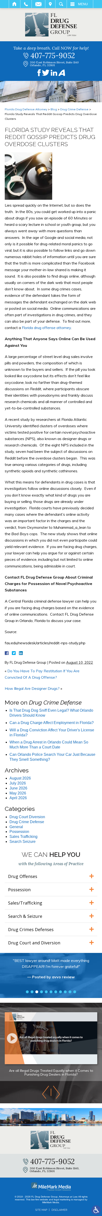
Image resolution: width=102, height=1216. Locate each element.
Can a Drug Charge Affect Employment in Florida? (51, 723)
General (16, 827)
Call (26, 4)
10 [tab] (70, 991)
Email (38, 4)
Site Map (41, 1209)
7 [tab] (55, 991)
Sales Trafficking (23, 837)
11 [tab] (74, 991)
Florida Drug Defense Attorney (26, 109)
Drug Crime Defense (74, 109)
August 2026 (20, 778)
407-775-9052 (52, 55)
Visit (50, 4)
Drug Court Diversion (27, 817)
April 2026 (18, 798)
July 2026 (17, 783)
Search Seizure (22, 842)
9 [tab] (65, 991)
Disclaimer (59, 1209)
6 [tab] (51, 991)
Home (14, 4)
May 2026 (17, 793)
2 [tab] (32, 991)
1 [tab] (27, 991)
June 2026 (18, 788)
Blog (54, 109)
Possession (19, 832)
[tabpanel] (51, 971)
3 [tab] (36, 991)
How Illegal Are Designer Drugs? (32, 688)
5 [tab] (46, 991)
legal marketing (62, 1199)
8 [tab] (60, 991)
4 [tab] (41, 991)
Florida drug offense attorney (46, 327)
